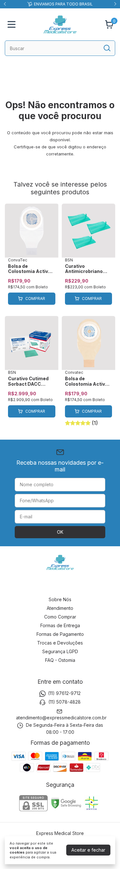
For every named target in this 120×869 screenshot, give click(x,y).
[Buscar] (106, 48)
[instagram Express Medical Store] (45, 585)
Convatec (74, 372)
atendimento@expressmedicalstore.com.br (61, 717)
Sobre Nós (60, 599)
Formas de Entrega (60, 625)
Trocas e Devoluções (60, 642)
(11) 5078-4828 (64, 702)
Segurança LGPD (60, 651)
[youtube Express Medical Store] (75, 585)
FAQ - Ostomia (60, 660)
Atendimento (60, 608)
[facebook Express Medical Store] (60, 585)
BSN (69, 260)
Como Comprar (60, 616)
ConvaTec (17, 260)
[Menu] (13, 24)
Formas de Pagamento (60, 634)
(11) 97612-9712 (64, 693)
